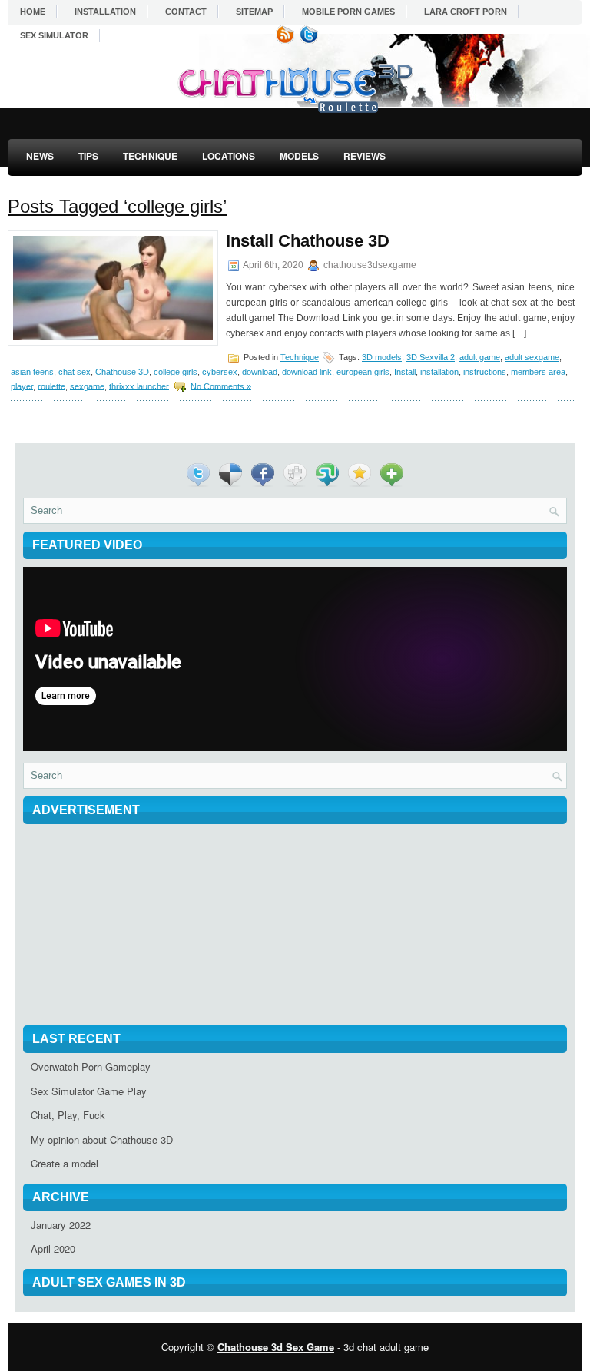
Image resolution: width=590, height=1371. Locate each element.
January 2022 (61, 1224)
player (22, 385)
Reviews (364, 156)
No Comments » (221, 385)
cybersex (219, 371)
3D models (382, 357)
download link (307, 371)
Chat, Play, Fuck (68, 1115)
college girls (175, 371)
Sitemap (254, 11)
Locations (228, 156)
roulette (51, 385)
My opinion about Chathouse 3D (102, 1139)
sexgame (87, 385)
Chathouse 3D (122, 371)
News (40, 156)
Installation (105, 11)
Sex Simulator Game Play (89, 1091)
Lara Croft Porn (465, 11)
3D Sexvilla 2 (430, 357)
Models (299, 156)
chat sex (74, 371)
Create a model (64, 1163)
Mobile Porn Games (348, 11)
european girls (362, 371)
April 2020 (53, 1248)
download (259, 371)
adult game (479, 357)
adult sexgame (532, 357)
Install (405, 371)
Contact (186, 11)
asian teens (32, 371)
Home (32, 11)
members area (538, 371)
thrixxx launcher (139, 385)
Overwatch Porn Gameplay (91, 1066)
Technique (150, 156)
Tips (88, 156)
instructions (484, 371)
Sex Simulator (54, 35)
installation (439, 371)
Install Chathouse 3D (307, 240)
